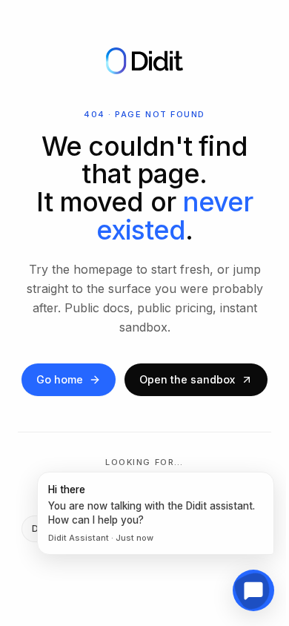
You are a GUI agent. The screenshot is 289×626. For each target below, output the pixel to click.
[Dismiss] (270, 475)
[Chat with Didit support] (253, 590)
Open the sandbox (187, 379)
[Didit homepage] (144, 60)
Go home (59, 379)
